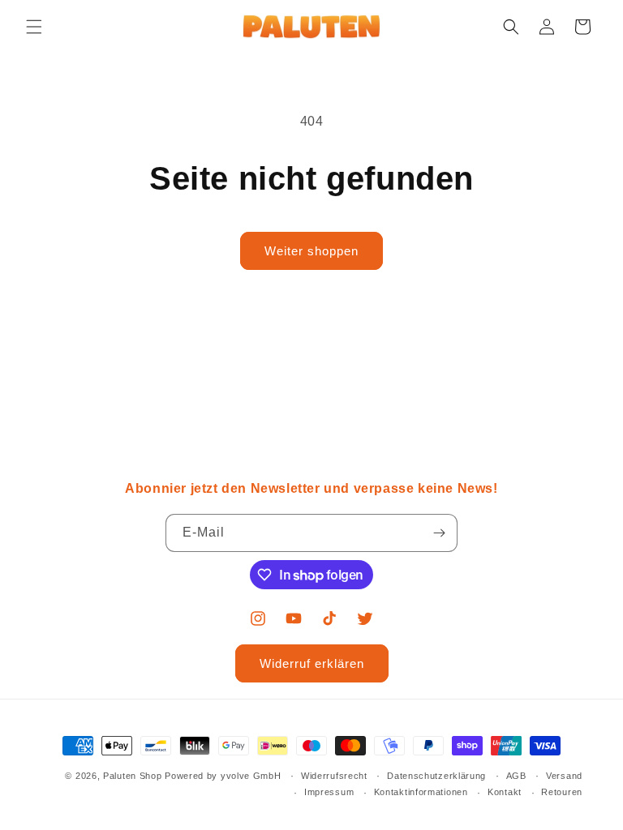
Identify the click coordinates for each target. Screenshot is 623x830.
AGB (516, 776)
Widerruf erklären (312, 663)
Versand (564, 776)
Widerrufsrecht (334, 776)
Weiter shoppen (311, 251)
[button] (34, 27)
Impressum (329, 792)
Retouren (561, 792)
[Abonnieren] (439, 533)
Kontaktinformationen (421, 792)
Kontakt (505, 792)
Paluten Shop (132, 776)
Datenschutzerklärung (436, 776)
